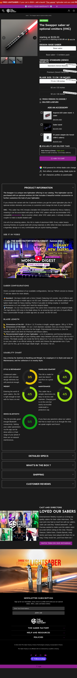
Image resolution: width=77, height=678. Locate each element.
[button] (58, 40)
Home (27, 15)
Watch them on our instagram (55, 543)
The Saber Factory (11, 11)
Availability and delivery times (56, 146)
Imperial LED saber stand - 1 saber (63, 114)
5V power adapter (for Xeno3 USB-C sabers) (63, 136)
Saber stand (57, 125)
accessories (16, 215)
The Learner (50, 2)
